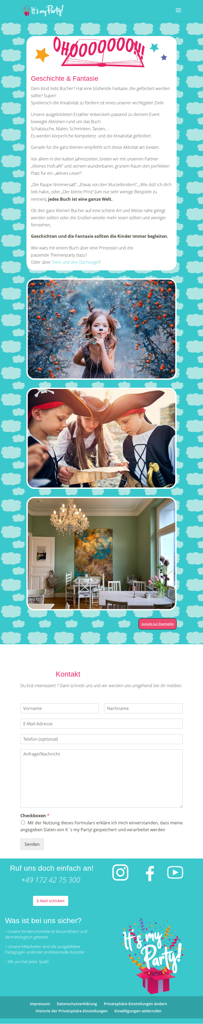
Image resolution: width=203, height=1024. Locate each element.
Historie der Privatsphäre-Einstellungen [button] (72, 1010)
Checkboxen (34, 816)
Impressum (40, 1003)
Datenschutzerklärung (77, 1003)
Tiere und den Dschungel (75, 262)
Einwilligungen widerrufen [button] (138, 1010)
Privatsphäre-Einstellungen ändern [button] (135, 1003)
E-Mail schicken (50, 900)
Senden (32, 844)
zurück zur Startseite (157, 623)
